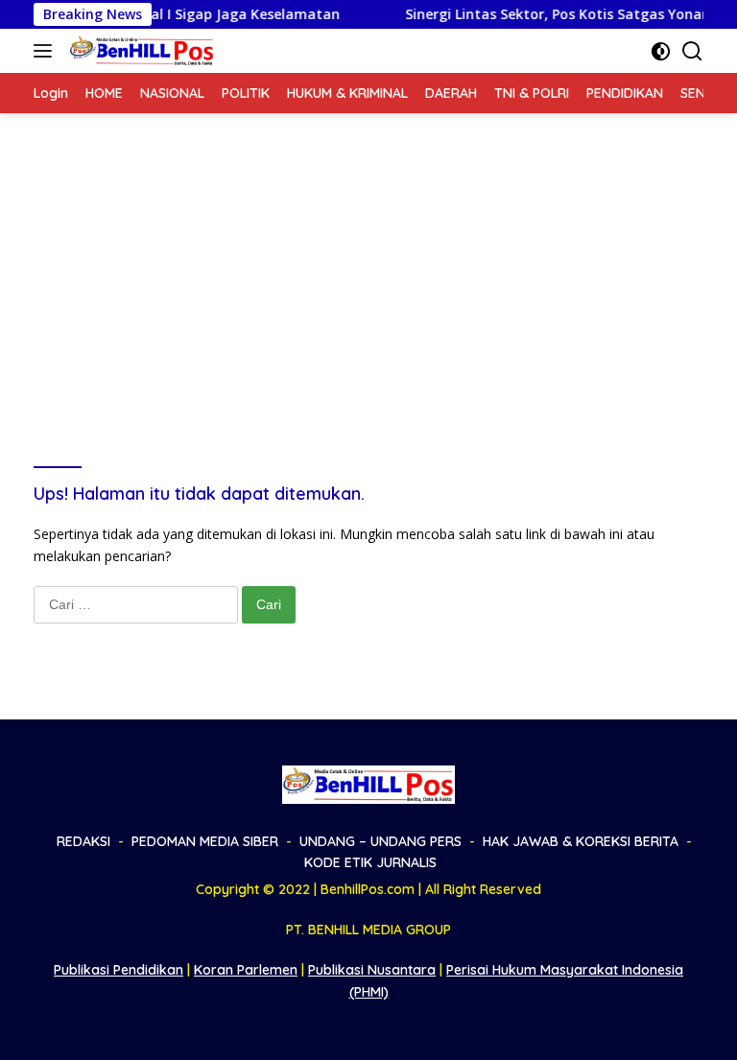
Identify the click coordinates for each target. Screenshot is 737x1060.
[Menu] (46, 51)
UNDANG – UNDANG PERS (380, 841)
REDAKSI (83, 841)
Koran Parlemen (245, 969)
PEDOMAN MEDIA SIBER (204, 841)
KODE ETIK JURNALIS (370, 862)
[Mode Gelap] (661, 51)
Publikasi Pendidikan (118, 969)
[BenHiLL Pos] (139, 51)
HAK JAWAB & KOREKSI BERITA (580, 841)
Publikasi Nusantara (372, 969)
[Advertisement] (368, 257)
